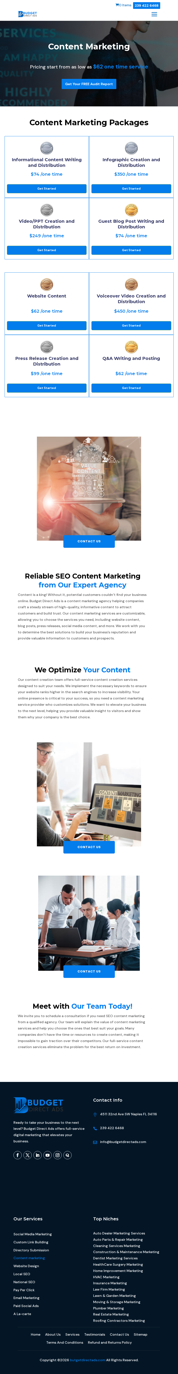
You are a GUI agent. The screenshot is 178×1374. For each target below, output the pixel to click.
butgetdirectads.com (87, 1360)
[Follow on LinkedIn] (37, 1155)
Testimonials (94, 1334)
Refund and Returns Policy (110, 1342)
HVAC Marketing (106, 1277)
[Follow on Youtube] (47, 1155)
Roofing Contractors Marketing (119, 1320)
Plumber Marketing (108, 1308)
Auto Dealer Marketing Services (119, 1233)
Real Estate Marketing (111, 1314)
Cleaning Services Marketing (116, 1246)
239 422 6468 (146, 5)
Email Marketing (26, 1298)
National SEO (24, 1282)
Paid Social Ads (26, 1306)
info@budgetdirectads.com (123, 1142)
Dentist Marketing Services (115, 1258)
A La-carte (22, 1314)
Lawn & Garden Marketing (114, 1295)
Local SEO (21, 1274)
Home (35, 1334)
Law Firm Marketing (109, 1289)
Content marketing (29, 1258)
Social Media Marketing (32, 1234)
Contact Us (89, 541)
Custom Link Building (30, 1242)
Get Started (46, 188)
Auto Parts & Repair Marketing (118, 1239)
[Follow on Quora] (67, 1155)
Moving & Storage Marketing (116, 1302)
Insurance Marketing (110, 1283)
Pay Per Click (24, 1290)
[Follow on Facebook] (17, 1155)
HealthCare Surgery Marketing (118, 1264)
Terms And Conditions (64, 1342)
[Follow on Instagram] (57, 1155)
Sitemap (140, 1334)
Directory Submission (31, 1250)
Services (72, 1334)
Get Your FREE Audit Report (89, 84)
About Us (53, 1334)
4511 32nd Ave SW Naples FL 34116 (128, 1114)
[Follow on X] (27, 1155)
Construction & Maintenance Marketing (126, 1252)
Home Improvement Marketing (118, 1270)
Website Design (26, 1266)
